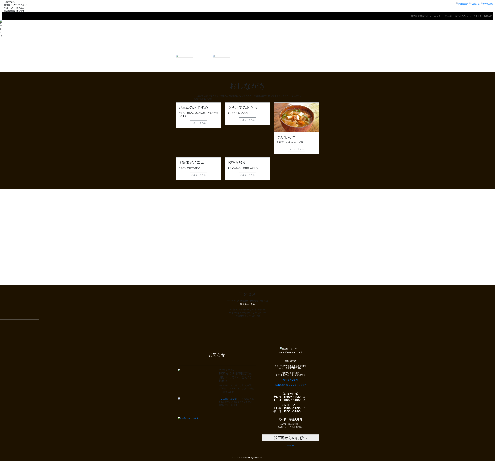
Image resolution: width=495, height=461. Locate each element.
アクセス (477, 16)
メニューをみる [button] (198, 123)
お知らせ (488, 16)
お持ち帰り (448, 16)
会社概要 (290, 445)
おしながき (435, 16)
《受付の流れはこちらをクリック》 (290, 384)
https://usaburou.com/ (290, 352)
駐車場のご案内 (247, 304)
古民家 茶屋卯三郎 (419, 16)
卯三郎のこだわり (463, 16)
